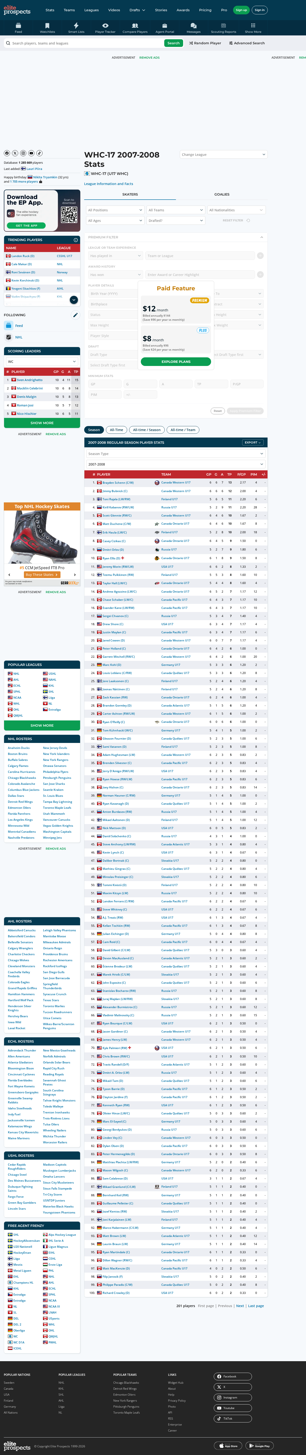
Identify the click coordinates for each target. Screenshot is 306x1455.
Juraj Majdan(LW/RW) (118, 999)
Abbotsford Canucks (22, 930)
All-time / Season (147, 429)
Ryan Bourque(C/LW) (117, 1023)
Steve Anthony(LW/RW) (119, 844)
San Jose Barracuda (56, 978)
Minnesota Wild (18, 826)
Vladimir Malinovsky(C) (118, 1015)
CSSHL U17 (64, 256)
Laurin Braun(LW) (115, 1244)
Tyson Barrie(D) (114, 1089)
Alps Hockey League (62, 1235)
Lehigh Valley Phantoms (59, 930)
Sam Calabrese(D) (115, 1178)
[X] (15, 153)
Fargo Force (16, 1197)
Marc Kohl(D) (112, 665)
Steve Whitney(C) (115, 909)
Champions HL (23, 1283)
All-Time (116, 429)
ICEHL (17, 1348)
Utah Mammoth (54, 814)
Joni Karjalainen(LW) (117, 1220)
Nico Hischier (27, 413)
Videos (114, 10)
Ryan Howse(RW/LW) (117, 779)
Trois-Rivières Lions (56, 1118)
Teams (69, 10)
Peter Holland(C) (114, 648)
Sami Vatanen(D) (114, 747)
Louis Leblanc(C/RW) (117, 673)
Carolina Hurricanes (21, 772)
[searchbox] (94, 43)
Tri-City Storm (52, 1194)
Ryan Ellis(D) (111, 558)
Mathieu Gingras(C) (116, 869)
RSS (170, 1418)
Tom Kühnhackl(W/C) (118, 730)
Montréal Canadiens (22, 832)
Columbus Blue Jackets (23, 790)
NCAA (17, 698)
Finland (8, 1401)
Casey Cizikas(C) (114, 541)
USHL (52, 674)
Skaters (130, 194)
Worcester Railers (55, 1142)
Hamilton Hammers (21, 994)
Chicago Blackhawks (22, 778)
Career (172, 1430)
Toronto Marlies (54, 1006)
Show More (42, 423)
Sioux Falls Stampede (57, 1188)
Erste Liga (55, 1265)
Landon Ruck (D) (22, 256)
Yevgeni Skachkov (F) (25, 289)
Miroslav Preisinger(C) (118, 877)
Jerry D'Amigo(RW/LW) (118, 771)
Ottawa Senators (54, 766)
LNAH (52, 1312)
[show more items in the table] (74, 300)
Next (240, 1305)
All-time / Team (183, 429)
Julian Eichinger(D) (116, 934)
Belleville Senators (20, 942)
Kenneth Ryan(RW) (116, 1105)
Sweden (9, 1383)
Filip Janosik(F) (113, 1277)
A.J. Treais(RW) (113, 918)
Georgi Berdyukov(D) (117, 1130)
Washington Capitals (57, 832)
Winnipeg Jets (52, 838)
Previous (225, 1305)
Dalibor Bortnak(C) (116, 861)
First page (206, 1305)
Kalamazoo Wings (20, 1126)
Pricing (205, 10)
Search (174, 43)
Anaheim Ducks (19, 748)
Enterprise (175, 1424)
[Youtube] (31, 153)
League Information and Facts (108, 183)
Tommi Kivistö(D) (114, 885)
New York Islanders (56, 754)
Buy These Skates (40, 574)
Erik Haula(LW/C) (115, 532)
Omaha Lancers (54, 1176)
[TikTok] (39, 153)
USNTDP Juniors (54, 1200)
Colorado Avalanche (21, 784)
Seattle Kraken (53, 790)
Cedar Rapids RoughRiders (17, 1167)
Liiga (52, 698)
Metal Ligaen (22, 1271)
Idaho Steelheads (20, 1108)
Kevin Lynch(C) (113, 852)
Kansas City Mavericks (23, 1132)
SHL (51, 692)
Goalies (222, 194)
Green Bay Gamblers (22, 1203)
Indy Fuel (14, 1114)
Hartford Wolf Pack (20, 1000)
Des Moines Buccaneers (24, 1181)
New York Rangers (55, 760)
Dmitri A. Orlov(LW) (116, 1073)
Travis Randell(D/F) (116, 1064)
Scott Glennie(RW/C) (117, 515)
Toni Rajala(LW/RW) (116, 499)
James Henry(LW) (115, 1040)
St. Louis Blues (53, 796)
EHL (16, 1277)
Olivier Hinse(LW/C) (116, 1113)
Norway (62, 272)
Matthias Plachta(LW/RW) (121, 1162)
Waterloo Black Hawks (58, 1206)
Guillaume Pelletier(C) (118, 1203)
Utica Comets (52, 1018)
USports (54, 1318)
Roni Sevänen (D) (23, 272)
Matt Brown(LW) (114, 1236)
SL (15, 1312)
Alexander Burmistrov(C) (120, 1007)
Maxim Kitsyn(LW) (115, 893)
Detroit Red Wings (20, 802)
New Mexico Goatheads (59, 1050)
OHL (16, 710)
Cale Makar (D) (21, 264)
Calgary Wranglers (20, 948)
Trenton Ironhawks (56, 1112)
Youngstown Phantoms (59, 1212)
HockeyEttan (22, 1253)
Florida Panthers (19, 814)
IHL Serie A (56, 1241)
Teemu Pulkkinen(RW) (118, 575)
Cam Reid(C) (111, 942)
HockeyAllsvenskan (26, 1241)
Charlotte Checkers (21, 954)
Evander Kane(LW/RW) (118, 608)
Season (94, 429)
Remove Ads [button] (149, 57)
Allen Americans (19, 1056)
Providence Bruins (55, 954)
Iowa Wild (14, 1022)
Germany (10, 1406)
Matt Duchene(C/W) (117, 524)
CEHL (52, 1259)
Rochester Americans (57, 960)
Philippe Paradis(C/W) (117, 1285)
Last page (256, 1305)
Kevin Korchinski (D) (25, 280)
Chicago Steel (17, 1175)
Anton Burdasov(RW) (117, 812)
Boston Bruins (17, 754)
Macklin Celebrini (30, 388)
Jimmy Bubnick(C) (115, 491)
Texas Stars (51, 1000)
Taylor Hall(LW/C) (115, 583)
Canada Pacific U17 (174, 600)
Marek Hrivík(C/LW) (116, 974)
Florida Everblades (20, 1080)
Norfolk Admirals (54, 1056)
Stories (161, 10)
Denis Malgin (26, 396)
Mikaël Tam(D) (113, 1081)
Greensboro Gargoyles (23, 1092)
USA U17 (167, 567)
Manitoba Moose (54, 936)
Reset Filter (233, 220)
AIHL (60, 289)
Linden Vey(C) (112, 1138)
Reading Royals (53, 1074)
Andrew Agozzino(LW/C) (120, 592)
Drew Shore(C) (113, 624)
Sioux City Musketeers (58, 1182)
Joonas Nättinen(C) (116, 689)
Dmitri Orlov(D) (113, 550)
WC (15, 1336)
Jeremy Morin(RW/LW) (118, 567)
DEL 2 (17, 1324)
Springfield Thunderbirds (52, 986)
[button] (253, 27)
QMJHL (18, 715)
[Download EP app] (42, 211)
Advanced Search (249, 43)
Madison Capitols (54, 1165)
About (172, 1389)
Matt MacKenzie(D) (116, 1268)
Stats (50, 10)
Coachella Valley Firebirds (19, 974)
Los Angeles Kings (20, 820)
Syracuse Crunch (54, 994)
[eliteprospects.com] (17, 10)
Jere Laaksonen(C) (116, 681)
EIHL (52, 1253)
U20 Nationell (22, 1247)
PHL (51, 1271)
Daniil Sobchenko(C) (117, 836)
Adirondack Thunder (22, 1050)
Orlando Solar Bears (56, 1062)
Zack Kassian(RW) (115, 697)
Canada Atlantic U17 (175, 705)
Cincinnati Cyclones (21, 1074)
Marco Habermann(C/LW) (120, 1228)
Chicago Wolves (18, 960)
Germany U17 (170, 665)
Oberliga (19, 1330)
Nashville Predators (21, 838)
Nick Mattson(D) (114, 828)
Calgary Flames (18, 766)
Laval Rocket (16, 1028)
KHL (51, 686)
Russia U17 (169, 507)
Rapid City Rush (54, 1068)
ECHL (17, 686)
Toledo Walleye (53, 1106)
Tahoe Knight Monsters (59, 1100)
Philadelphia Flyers (55, 772)
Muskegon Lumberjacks (59, 1170)
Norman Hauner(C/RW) (119, 795)
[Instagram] (23, 153)
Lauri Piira (34, 169)
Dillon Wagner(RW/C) (117, 1260)
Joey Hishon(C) (113, 787)
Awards (183, 10)
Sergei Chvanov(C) (115, 616)
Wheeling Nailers (54, 1130)
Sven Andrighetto (30, 380)
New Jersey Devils (55, 748)
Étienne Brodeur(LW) (117, 966)
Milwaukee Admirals (57, 942)
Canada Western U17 (176, 482)
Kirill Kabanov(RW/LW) (118, 507)
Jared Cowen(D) (114, 640)
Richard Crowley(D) (116, 1293)
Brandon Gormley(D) (117, 705)
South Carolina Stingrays (53, 1092)
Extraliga (55, 710)
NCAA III (54, 1306)
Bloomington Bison (21, 1068)
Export (251, 442)
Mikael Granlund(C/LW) (119, 1187)
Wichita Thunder (54, 1136)
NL (50, 704)
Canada (8, 1389)
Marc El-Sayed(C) (114, 1121)
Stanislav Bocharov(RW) (119, 991)
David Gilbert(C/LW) (116, 950)
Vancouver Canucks (56, 820)
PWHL (53, 1342)
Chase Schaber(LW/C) (118, 600)
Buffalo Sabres (18, 760)
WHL (16, 704)
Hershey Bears (18, 1016)
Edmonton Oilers (19, 808)
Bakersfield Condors (21, 936)
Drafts (135, 10)
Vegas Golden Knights (58, 826)
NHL (60, 264)
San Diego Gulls (54, 972)
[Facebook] (7, 153)
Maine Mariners (19, 1138)
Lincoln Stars (17, 1209)
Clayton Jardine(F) (115, 1097)
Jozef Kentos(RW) (115, 1211)
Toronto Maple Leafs (57, 808)
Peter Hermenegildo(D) (119, 1154)
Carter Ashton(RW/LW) (119, 714)
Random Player (207, 43)
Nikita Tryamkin (45, 177)
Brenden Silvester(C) (117, 763)
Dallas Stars (16, 796)
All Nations (11, 1412)
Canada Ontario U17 (175, 524)
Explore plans (176, 362)
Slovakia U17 (170, 861)
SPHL (17, 692)
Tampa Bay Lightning (57, 802)
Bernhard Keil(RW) (116, 1195)
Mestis (17, 1265)
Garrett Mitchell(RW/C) (119, 657)
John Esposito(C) (114, 983)
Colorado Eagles (19, 982)
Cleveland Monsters (21, 966)
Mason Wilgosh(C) (115, 1170)
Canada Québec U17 (175, 673)
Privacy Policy (177, 1401)
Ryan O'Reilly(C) (114, 722)
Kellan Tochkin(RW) (116, 926)
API (170, 1412)
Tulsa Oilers (51, 1124)
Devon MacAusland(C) (118, 958)
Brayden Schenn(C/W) (118, 483)
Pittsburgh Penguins (57, 778)
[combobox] (94, 43)
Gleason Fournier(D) (117, 738)
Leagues (91, 10)
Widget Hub (175, 1383)
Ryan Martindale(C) (116, 1252)
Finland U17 (169, 499)
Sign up (241, 10)
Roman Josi (25, 405)
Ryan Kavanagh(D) (116, 804)
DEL (16, 1318)
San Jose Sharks (54, 784)
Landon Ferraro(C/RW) (118, 901)
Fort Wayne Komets (21, 1086)
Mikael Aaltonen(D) (116, 820)
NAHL (52, 680)
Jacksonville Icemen (21, 1120)
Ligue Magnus (58, 1247)
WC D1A (18, 1342)
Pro (224, 10)
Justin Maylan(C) (114, 632)
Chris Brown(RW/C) (116, 1056)
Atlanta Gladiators (20, 1062)
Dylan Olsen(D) (113, 1146)
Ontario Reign (52, 948)
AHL (16, 680)
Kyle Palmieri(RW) (115, 1048)
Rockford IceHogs (55, 966)
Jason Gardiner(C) (115, 1031)
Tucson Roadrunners (57, 1012)
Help (171, 1395)
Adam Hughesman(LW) (119, 755)
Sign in (260, 10)
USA (6, 1395)
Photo (172, 1406)
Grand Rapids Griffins (22, 988)
